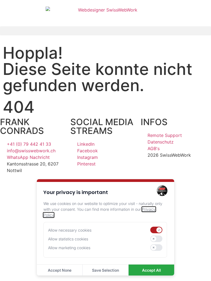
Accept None (59, 270)
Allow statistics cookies (68, 239)
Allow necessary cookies (69, 230)
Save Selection (105, 270)
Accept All (151, 270)
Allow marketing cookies (69, 247)
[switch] (156, 230)
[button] (105, 30)
